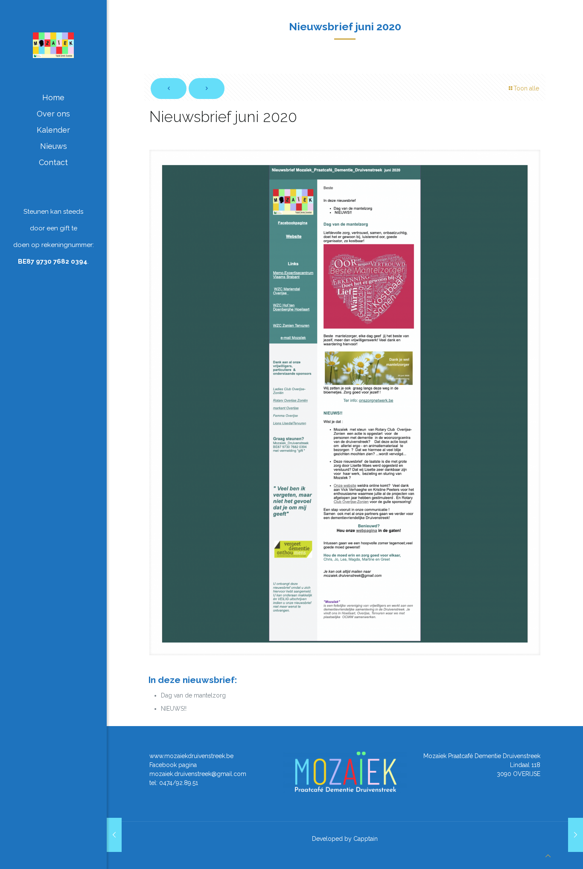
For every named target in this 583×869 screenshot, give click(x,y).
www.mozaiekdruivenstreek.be (191, 756)
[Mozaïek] (53, 44)
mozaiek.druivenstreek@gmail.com (197, 773)
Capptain (365, 838)
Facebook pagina (173, 764)
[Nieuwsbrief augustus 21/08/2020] (575, 835)
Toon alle (526, 88)
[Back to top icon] (548, 856)
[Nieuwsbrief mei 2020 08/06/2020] (114, 835)
